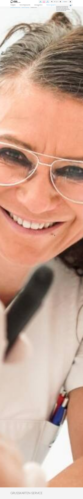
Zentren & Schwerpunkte (25, 4)
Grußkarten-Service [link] (34, 7)
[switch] (60, 1)
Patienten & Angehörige (51, 4)
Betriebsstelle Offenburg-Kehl (15, 7)
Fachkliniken (13, 4)
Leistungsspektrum (38, 4)
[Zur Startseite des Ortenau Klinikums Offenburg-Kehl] (16, 1)
